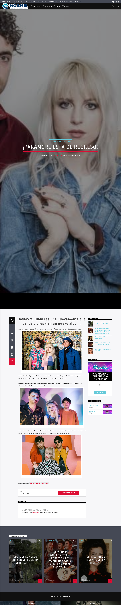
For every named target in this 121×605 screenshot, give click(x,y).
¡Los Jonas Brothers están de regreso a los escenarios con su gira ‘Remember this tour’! (103, 363)
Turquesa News (18, 2)
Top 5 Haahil (48, 6)
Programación (7, 2)
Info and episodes (100, 425)
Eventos (58, 6)
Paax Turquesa (53, 2)
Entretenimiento (55, 156)
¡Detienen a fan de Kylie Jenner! (103, 382)
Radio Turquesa (30, 2)
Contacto (78, 2)
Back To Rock (93, 438)
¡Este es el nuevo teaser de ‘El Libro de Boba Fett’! (103, 356)
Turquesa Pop (42, 2)
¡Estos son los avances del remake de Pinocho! (103, 376)
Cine (11, 573)
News (69, 156)
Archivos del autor (68, 525)
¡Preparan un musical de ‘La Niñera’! (103, 370)
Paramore (45, 516)
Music (64, 156)
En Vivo (117, 6)
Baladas (92, 443)
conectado (35, 545)
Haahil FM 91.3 (35, 516)
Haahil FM (58, 171)
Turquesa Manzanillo (66, 2)
